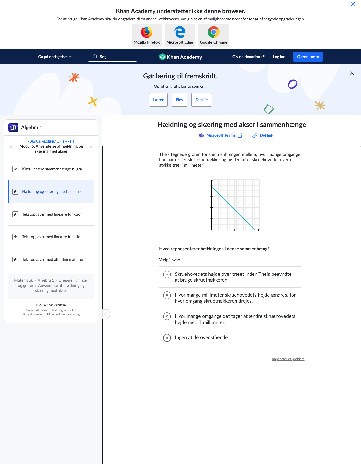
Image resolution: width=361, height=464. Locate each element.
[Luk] (353, 4)
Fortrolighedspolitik (64, 310)
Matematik (23, 280)
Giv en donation (246, 57)
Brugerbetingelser (36, 310)
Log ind (279, 57)
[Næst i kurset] (91, 146)
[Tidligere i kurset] (11, 146)
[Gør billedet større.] (231, 207)
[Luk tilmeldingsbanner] (352, 73)
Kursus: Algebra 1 (43, 141)
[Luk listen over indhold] (106, 314)
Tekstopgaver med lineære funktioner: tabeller (54, 214)
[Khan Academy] (180, 56)
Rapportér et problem (288, 359)
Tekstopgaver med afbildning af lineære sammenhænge (54, 259)
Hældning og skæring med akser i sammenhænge (54, 192)
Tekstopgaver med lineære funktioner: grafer (54, 237)
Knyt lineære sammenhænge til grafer (54, 169)
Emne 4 (68, 141)
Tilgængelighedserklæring (63, 314)
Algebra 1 (46, 280)
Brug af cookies (33, 314)
